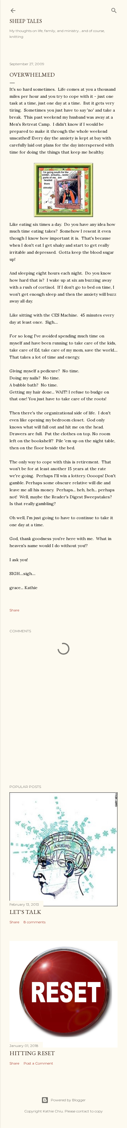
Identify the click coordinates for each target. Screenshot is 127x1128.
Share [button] (14, 610)
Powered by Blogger (68, 1100)
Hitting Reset (32, 1053)
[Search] (114, 9)
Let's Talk (25, 912)
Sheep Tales (25, 21)
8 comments (34, 922)
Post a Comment (38, 1063)
